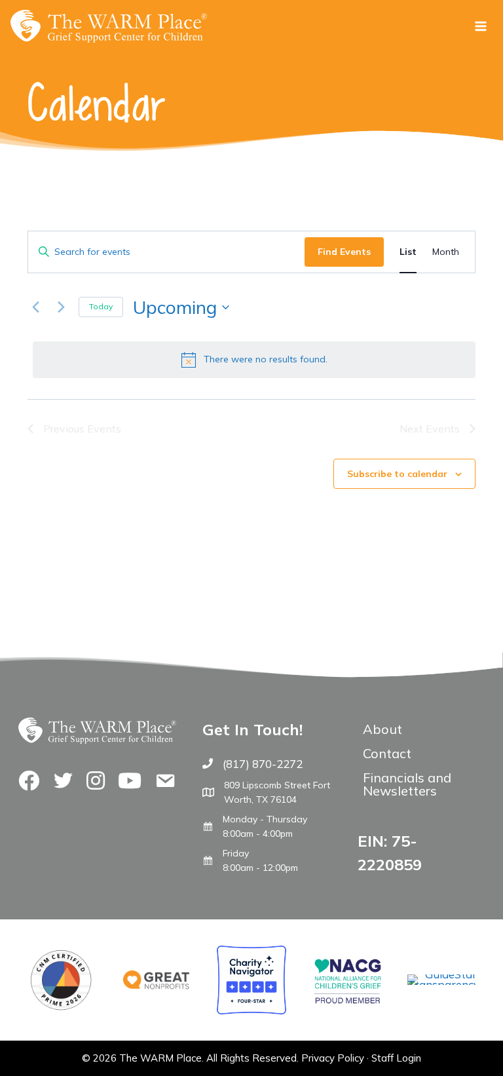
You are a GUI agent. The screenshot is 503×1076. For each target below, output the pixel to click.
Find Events (344, 252)
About (382, 729)
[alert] (254, 359)
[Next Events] (61, 307)
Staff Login (396, 1058)
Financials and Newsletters (407, 784)
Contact (387, 753)
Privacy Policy (332, 1058)
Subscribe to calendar (397, 474)
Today (101, 306)
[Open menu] (480, 26)
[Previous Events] (35, 307)
